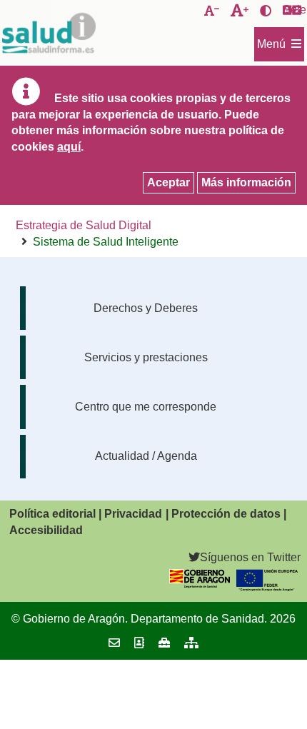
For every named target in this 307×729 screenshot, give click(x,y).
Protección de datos (226, 514)
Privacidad (133, 514)
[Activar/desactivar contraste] (265, 11)
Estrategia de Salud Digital (83, 225)
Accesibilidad (46, 530)
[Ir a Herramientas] (164, 643)
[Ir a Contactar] (114, 643)
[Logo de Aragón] (200, 584)
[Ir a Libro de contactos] (139, 643)
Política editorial (52, 514)
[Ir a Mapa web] (191, 643)
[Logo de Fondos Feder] (267, 587)
